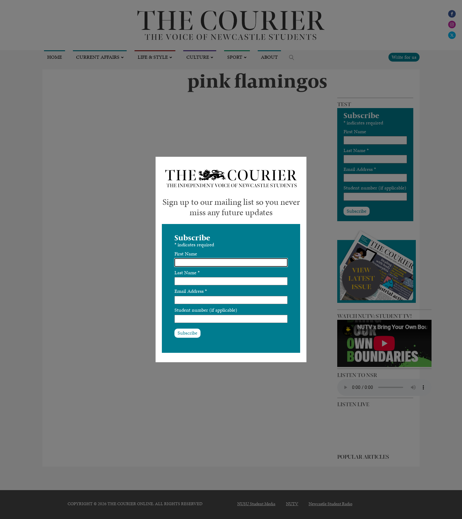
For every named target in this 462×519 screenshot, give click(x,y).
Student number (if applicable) (205, 310)
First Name (185, 253)
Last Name (187, 272)
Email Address (190, 291)
